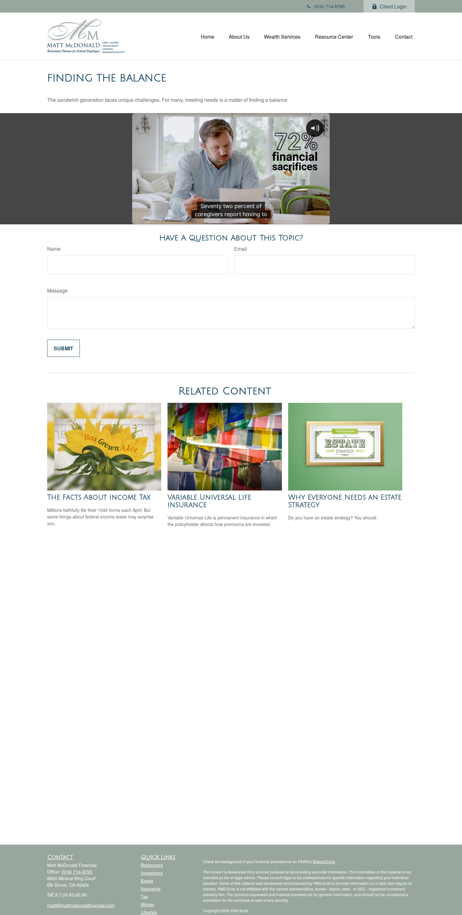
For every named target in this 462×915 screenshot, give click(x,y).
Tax (144, 896)
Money (147, 904)
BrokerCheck (324, 861)
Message (57, 290)
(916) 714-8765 (329, 6)
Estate (147, 881)
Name (54, 248)
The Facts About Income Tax (98, 497)
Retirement (152, 865)
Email (240, 248)
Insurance (151, 888)
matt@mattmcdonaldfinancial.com (81, 905)
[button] (207, 36)
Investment (152, 873)
